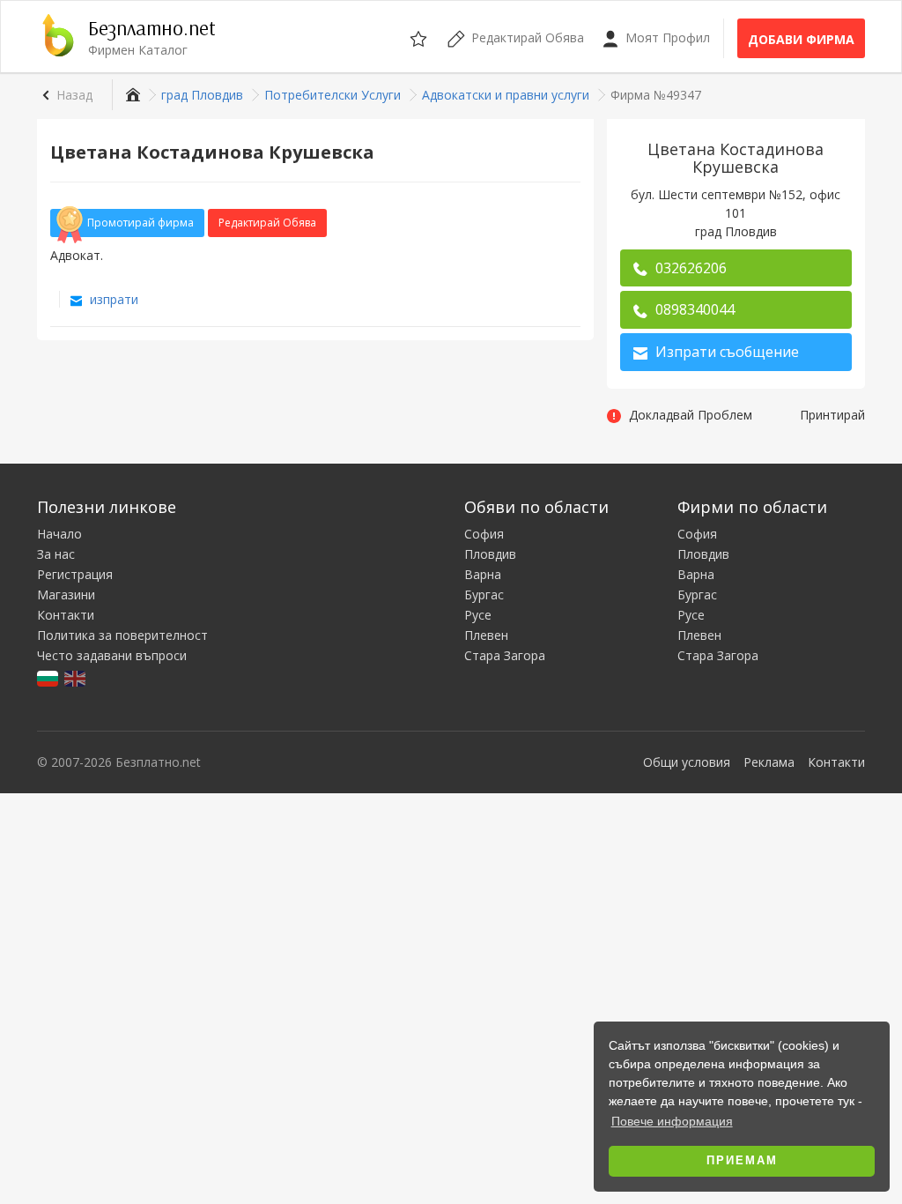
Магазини (66, 594)
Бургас (484, 594)
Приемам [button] (742, 1161)
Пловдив (490, 554)
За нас (56, 554)
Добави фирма (801, 39)
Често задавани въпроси (112, 655)
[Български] (49, 677)
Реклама (769, 762)
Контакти (65, 614)
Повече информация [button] (672, 1121)
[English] (76, 677)
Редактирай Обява (267, 222)
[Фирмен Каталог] (131, 94)
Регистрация (75, 574)
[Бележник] (420, 36)
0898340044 (693, 309)
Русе (478, 614)
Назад (74, 94)
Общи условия (686, 762)
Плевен (486, 635)
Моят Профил (666, 37)
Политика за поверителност (122, 635)
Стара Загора (504, 655)
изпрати (112, 299)
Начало (59, 533)
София (484, 533)
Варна (482, 574)
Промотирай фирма (140, 222)
